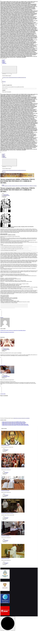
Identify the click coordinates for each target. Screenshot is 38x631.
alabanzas (10, 77)
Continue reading (2, 365)
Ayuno (25, 77)
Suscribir (4, 90)
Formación (3, 61)
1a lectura (3, 77)
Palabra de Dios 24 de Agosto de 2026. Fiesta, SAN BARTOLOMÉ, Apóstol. (13, 423)
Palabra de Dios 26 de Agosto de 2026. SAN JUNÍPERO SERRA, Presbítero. (13, 421)
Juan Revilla (5, 375)
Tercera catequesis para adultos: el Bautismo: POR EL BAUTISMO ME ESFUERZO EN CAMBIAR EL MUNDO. (19, 185)
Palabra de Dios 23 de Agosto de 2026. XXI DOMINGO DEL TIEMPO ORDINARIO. (15, 424)
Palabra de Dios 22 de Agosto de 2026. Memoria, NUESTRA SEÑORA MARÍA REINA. (15, 425)
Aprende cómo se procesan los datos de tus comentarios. (21, 418)
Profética (3, 62)
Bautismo (1, 317)
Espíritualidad (4, 63)
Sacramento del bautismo (6, 195)
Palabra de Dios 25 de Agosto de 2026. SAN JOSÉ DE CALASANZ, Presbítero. (14, 422)
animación (13, 77)
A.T (8, 77)
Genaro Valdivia (6, 194)
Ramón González (6, 348)
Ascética (22, 77)
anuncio (16, 77)
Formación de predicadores (5, 445)
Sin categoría (11, 513)
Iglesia (3, 60)
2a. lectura (6, 77)
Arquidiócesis (19, 77)
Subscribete (4, 81)
